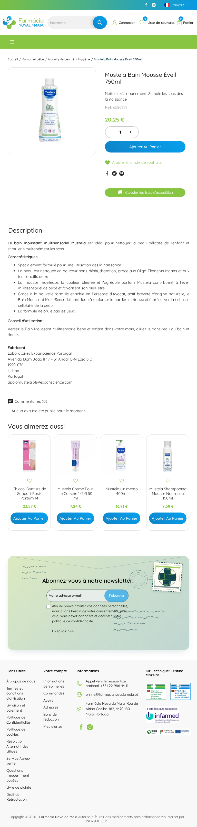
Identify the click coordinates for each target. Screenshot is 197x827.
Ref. (108, 107)
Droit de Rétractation (16, 797)
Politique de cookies (15, 732)
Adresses (50, 707)
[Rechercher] (100, 22)
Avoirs (48, 700)
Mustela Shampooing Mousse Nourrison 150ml (167, 493)
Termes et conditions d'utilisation (15, 693)
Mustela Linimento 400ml (122, 491)
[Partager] (107, 173)
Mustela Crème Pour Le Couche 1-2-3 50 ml (75, 493)
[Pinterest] (121, 173)
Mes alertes (53, 726)
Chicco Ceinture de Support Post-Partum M (29, 493)
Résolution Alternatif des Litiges (17, 746)
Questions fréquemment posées (17, 775)
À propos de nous (20, 681)
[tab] (25, 230)
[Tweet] (114, 173)
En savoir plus (63, 631)
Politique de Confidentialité (18, 720)
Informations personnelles (53, 684)
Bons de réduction (51, 717)
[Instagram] (154, 5)
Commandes (53, 693)
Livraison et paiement (15, 708)
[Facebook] (146, 5)
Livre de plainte (18, 787)
